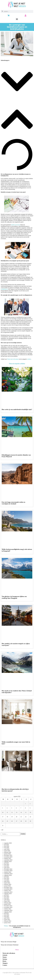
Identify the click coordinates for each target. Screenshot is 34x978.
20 (16, 816)
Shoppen (5, 963)
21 (21, 816)
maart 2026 (7, 850)
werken (29, 359)
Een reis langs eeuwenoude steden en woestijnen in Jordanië (13, 503)
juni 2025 (6, 864)
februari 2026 (7, 852)
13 (16, 812)
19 (12, 816)
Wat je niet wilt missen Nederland (9, 945)
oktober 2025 (7, 858)
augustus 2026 (8, 843)
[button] (17, 19)
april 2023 (6, 899)
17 (2, 816)
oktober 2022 (7, 909)
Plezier (4, 961)
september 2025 (8, 860)
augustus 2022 (8, 912)
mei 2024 (6, 880)
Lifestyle (5, 955)
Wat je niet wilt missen (13, 359)
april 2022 (6, 918)
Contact (5, 965)
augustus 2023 (8, 893)
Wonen (5, 957)
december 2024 (8, 869)
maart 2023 (7, 901)
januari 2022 (7, 922)
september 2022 (8, 910)
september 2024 (8, 873)
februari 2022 (7, 921)
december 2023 (8, 887)
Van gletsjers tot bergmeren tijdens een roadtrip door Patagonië (14, 597)
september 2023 (8, 892)
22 (25, 816)
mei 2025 (6, 866)
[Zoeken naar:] (10, 834)
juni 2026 (6, 846)
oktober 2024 (7, 872)
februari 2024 (7, 884)
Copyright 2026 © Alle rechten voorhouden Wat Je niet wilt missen (17, 973)
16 (30, 812)
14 (21, 812)
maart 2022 (7, 919)
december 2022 (8, 905)
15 (25, 812)
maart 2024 (7, 883)
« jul (2, 829)
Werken (6, 926)
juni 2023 (6, 896)
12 (12, 812)
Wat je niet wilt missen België (8, 941)
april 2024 (6, 881)
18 (7, 816)
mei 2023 (6, 898)
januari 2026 (7, 853)
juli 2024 (6, 876)
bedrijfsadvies (4, 289)
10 (2, 812)
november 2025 (8, 857)
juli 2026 (6, 844)
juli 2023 (6, 895)
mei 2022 (6, 916)
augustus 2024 (8, 875)
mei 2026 (6, 847)
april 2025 (6, 867)
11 (7, 812)
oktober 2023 (7, 890)
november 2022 (8, 907)
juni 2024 (6, 878)
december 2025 (8, 855)
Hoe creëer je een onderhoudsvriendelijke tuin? (17, 409)
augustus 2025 (8, 861)
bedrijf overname (15, 224)
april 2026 (6, 849)
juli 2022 (6, 913)
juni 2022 (6, 915)
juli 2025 (6, 863)
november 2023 (8, 889)
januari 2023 (7, 904)
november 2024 (8, 870)
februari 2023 (7, 902)
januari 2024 (7, 886)
